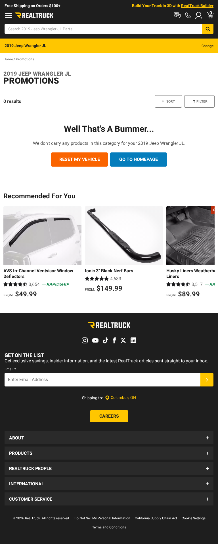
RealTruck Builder (197, 5)
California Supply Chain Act (156, 518)
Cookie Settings (194, 518)
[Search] (207, 29)
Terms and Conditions (109, 527)
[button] (109, 437)
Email (10, 369)
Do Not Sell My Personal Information (102, 518)
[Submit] (206, 379)
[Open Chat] (177, 15)
